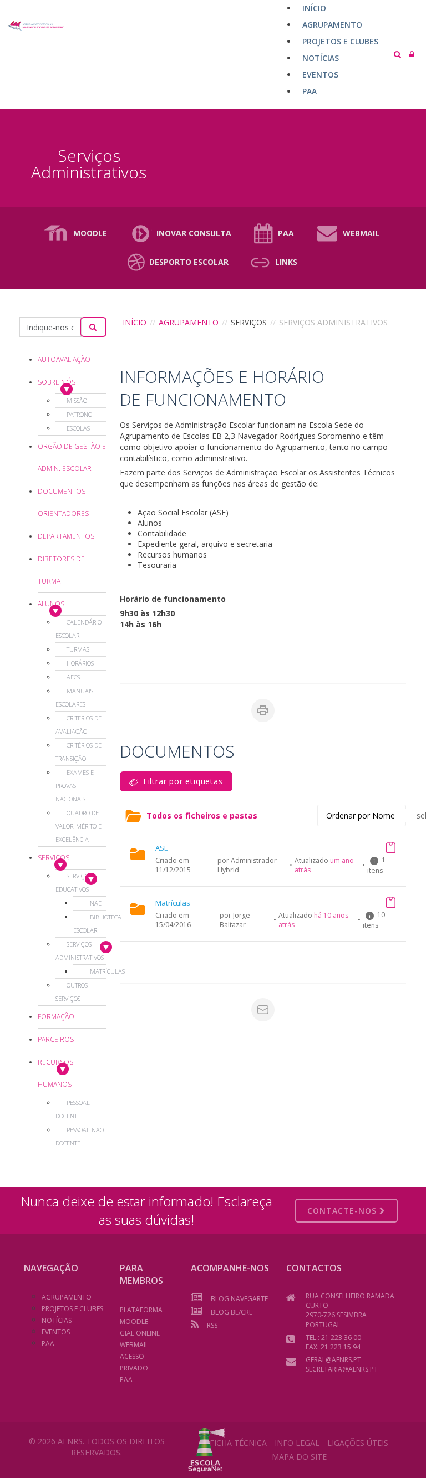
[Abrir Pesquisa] (397, 54)
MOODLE (90, 233)
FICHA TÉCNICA (238, 1443)
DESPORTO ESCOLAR (189, 262)
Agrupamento (189, 322)
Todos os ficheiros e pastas (201, 815)
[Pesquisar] (93, 327)
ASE (161, 848)
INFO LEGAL (297, 1443)
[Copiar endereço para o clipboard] (390, 847)
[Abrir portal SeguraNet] (206, 1449)
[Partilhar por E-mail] (263, 1009)
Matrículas (172, 903)
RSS (212, 1325)
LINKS (286, 262)
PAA (286, 233)
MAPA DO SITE (299, 1456)
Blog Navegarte (239, 1298)
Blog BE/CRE (231, 1312)
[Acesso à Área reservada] (411, 54)
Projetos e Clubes (72, 1308)
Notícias (57, 1320)
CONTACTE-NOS (343, 1210)
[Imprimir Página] (263, 710)
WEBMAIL (361, 233)
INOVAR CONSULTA (193, 233)
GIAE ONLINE (140, 1333)
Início (134, 322)
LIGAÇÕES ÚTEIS (357, 1443)
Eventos (56, 1332)
